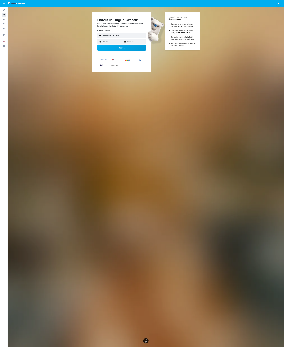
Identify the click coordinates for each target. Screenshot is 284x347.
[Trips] (4, 35)
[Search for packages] (4, 24)
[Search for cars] (4, 19)
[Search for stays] (4, 15)
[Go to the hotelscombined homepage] (16, 3)
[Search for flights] (4, 10)
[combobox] (105, 30)
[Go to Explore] (4, 29)
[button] (3, 3)
